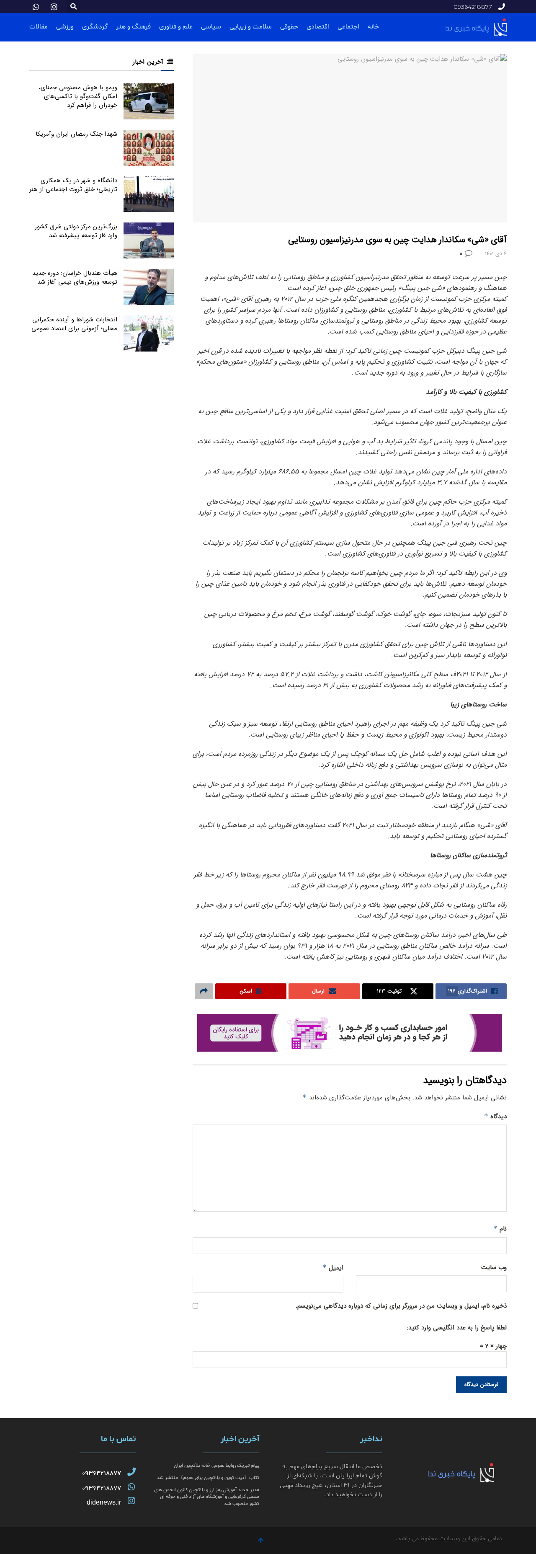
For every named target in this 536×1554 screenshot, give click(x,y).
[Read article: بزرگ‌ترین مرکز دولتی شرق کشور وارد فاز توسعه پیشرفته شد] (149, 240)
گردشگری (95, 26)
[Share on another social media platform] (204, 991)
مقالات (38, 26)
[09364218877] (131, 1472)
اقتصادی (318, 26)
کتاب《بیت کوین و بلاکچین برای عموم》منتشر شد (208, 1477)
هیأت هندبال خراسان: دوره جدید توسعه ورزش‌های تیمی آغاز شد (74, 277)
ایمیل (332, 1268)
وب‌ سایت (494, 1267)
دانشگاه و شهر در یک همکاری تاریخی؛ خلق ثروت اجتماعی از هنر (73, 185)
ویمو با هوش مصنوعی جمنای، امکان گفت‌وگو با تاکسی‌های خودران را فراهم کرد (78, 96)
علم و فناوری (176, 26)
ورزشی (65, 26)
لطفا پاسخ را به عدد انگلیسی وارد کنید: (457, 1328)
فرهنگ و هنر (133, 26)
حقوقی (289, 26)
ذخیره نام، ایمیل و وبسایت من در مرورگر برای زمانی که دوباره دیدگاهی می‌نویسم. (401, 1306)
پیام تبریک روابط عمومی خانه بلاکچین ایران (216, 1465)
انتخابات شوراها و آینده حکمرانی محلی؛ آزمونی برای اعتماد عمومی (74, 324)
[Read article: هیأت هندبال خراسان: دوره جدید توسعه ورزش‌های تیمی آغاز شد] (149, 287)
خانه (373, 26)
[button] (73, 6)
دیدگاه (495, 1117)
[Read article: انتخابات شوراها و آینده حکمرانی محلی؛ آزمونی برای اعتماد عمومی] (149, 333)
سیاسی (211, 26)
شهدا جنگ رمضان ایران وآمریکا (76, 134)
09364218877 (101, 1473)
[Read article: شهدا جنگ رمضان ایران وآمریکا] (149, 148)
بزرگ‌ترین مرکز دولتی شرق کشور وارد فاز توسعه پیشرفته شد (76, 231)
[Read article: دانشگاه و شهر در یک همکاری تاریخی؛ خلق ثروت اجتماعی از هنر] (149, 194)
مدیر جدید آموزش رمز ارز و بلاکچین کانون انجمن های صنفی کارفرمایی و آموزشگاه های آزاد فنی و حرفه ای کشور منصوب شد (206, 1497)
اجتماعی (348, 26)
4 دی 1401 (496, 253)
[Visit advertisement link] (350, 1033)
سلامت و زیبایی (250, 26)
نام (500, 1229)
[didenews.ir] (131, 1501)
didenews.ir (104, 1502)
